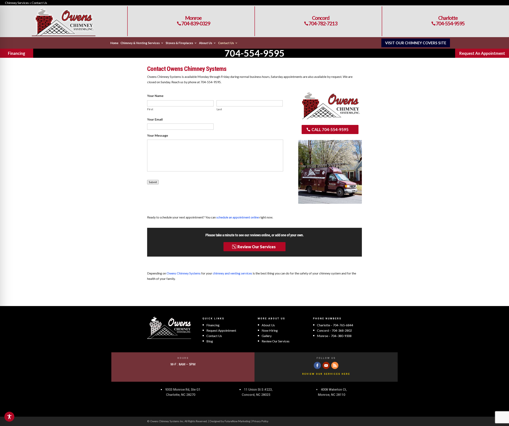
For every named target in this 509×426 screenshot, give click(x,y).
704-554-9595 (447, 23)
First (150, 109)
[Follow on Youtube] (326, 365)
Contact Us (226, 43)
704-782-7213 (320, 23)
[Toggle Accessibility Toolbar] (9, 416)
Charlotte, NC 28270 (180, 395)
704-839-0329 (193, 23)
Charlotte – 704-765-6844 (335, 325)
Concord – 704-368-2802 (334, 330)
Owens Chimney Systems (184, 273)
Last (219, 109)
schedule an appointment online (237, 217)
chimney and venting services (232, 273)
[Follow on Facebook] (317, 365)
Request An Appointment (482, 53)
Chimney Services (17, 3)
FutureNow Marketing (237, 421)
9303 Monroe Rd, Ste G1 (182, 389)
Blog (209, 341)
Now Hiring (270, 330)
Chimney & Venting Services (140, 43)
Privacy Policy (260, 421)
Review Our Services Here (326, 374)
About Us (205, 43)
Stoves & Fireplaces (179, 43)
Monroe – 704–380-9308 (334, 336)
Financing (16, 53)
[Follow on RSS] (334, 365)
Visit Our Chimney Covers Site (415, 43)
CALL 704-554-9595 (330, 129)
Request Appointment (221, 330)
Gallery (267, 336)
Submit (153, 182)
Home (114, 43)
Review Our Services (256, 246)
